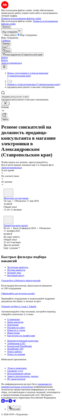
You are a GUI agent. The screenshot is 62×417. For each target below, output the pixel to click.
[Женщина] (8, 193)
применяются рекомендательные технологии (26, 385)
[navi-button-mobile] (4, 66)
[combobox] (15, 96)
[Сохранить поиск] (4, 115)
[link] (6, 51)
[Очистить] (5, 103)
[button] (4, 57)
